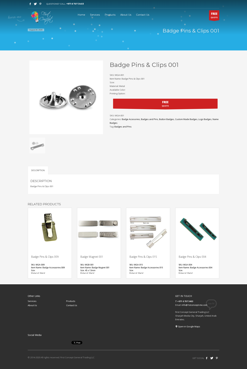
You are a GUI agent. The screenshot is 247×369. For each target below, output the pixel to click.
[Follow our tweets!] (211, 358)
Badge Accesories (131, 119)
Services (32, 301)
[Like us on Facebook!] (206, 358)
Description (38, 170)
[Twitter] (35, 3)
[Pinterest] (40, 3)
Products (70, 301)
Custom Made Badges (186, 119)
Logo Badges (205, 119)
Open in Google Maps (188, 326)
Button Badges (166, 119)
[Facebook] (30, 3)
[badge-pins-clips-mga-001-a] (37, 145)
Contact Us (71, 305)
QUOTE (214, 15)
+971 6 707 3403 (75, 4)
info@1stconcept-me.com (194, 304)
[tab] (38, 170)
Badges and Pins (149, 119)
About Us (32, 305)
